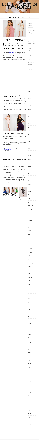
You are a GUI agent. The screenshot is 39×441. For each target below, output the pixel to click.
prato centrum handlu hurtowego (31, 63)
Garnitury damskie (30, 137)
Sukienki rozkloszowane (30, 281)
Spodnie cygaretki (29, 244)
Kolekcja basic (29, 155)
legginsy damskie (29, 194)
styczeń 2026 (29, 342)
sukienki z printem (29, 287)
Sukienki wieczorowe (30, 284)
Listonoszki (29, 199)
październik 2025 (29, 346)
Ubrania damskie (29, 323)
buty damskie (19, 17)
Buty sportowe (29, 123)
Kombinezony (29, 166)
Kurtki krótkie (29, 187)
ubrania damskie (30, 74)
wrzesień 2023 (29, 381)
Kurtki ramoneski (29, 191)
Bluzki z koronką (29, 105)
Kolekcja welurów (29, 162)
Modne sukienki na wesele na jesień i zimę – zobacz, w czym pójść (6, 194)
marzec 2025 (29, 356)
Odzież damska (29, 213)
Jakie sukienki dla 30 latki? (31, 43)
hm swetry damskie (30, 40)
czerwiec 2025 (29, 352)
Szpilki (28, 302)
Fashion (28, 134)
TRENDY (29, 317)
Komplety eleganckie (30, 177)
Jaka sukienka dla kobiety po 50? (31, 41)
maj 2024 (29, 370)
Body (28, 116)
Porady (18, 15)
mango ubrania (30, 48)
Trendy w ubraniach (30, 320)
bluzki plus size (30, 17)
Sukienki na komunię (30, 277)
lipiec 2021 (29, 417)
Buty (28, 120)
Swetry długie (29, 291)
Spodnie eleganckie (30, 248)
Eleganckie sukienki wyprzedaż (30, 35)
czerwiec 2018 (29, 427)
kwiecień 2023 (29, 388)
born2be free (29, 119)
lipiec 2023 (29, 384)
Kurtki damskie (29, 184)
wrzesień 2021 (29, 414)
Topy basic (29, 312)
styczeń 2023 (29, 392)
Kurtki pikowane (29, 188)
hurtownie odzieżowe (30, 141)
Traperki (28, 316)
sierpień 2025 (29, 349)
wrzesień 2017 (29, 435)
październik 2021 (29, 413)
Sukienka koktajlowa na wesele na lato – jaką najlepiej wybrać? (14, 194)
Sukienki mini (29, 274)
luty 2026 (29, 341)
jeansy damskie (29, 144)
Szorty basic (29, 298)
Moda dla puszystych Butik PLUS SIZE (19, 6)
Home (27, 15)
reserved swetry (30, 64)
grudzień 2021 (29, 410)
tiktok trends (29, 309)
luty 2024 (29, 374)
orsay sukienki (30, 61)
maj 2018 (29, 428)
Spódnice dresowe (30, 241)
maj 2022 (29, 403)
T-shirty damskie (29, 305)
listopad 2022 (29, 395)
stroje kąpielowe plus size (30, 255)
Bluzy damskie (9, 17)
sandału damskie (29, 234)
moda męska (29, 206)
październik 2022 (29, 396)
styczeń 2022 (29, 409)
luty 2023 (29, 391)
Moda (28, 202)
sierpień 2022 (29, 399)
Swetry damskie (31, 15)
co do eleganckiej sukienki (31, 30)
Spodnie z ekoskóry (30, 252)
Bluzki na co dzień (29, 98)
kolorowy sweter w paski (31, 47)
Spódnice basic (29, 238)
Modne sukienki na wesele (30, 209)
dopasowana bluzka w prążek (7, 149)
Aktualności (29, 84)
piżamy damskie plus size (30, 220)
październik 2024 (29, 363)
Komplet (29, 169)
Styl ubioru (29, 256)
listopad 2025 (29, 345)
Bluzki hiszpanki (29, 95)
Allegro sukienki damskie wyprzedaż (31, 23)
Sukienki (28, 259)
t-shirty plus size (29, 306)
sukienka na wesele (11, 52)
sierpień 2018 (29, 424)
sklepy (28, 237)
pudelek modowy (29, 230)
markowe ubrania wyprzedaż (31, 54)
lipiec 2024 (29, 367)
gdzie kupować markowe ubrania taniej (31, 37)
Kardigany (29, 149)
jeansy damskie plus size (30, 145)
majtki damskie (13, 143)
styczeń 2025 (29, 359)
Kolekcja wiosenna (30, 163)
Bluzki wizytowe (29, 101)
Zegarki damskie (29, 337)
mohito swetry (30, 55)
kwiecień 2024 (29, 371)
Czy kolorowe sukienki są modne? (31, 32)
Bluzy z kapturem (29, 113)
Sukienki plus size (29, 280)
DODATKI (29, 127)
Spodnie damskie (29, 245)
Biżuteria (29, 91)
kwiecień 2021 (29, 421)
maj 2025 (29, 353)
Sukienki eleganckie (30, 266)
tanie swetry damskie (30, 73)
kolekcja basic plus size (30, 156)
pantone (28, 216)
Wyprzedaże (29, 331)
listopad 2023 (29, 378)
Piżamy (28, 219)
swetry (28, 288)
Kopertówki (29, 180)
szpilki (5, 178)
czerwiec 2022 (29, 402)
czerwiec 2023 (29, 385)
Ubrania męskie (29, 324)
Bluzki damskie (8, 15)
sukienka (16, 44)
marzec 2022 (29, 406)
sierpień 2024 (29, 366)
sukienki (19, 43)
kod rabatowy (29, 152)
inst (34, 40)
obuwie (28, 212)
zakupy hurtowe (29, 334)
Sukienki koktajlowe (30, 269)
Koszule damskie (24, 17)
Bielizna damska (14, 17)
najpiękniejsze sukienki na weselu (31, 59)
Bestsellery (29, 87)
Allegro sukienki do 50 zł (31, 25)
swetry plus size (29, 295)
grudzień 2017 (29, 434)
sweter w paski (30, 69)
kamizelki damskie (29, 148)
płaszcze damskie (29, 223)
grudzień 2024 (29, 360)
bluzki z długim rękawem (30, 102)
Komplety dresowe (30, 174)
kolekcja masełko (29, 159)
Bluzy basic (29, 106)
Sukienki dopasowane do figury (31, 263)
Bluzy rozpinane (29, 112)
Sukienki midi (29, 273)
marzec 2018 (29, 431)
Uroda (28, 327)
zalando (34, 74)
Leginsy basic (29, 198)
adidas (28, 81)
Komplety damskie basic (30, 173)
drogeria (21, 15)
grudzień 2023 (29, 377)
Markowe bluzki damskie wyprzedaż (31, 50)
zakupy (24, 15)
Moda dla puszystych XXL (30, 205)
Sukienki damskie (13, 15)
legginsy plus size (29, 195)
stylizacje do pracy (30, 68)
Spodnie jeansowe (30, 249)
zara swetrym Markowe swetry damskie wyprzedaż (31, 77)
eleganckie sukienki (30, 131)
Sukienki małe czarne (30, 270)
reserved (29, 231)
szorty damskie (29, 299)
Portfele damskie (29, 227)
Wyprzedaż (29, 330)
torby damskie (29, 313)
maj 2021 (29, 420)
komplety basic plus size (30, 170)
